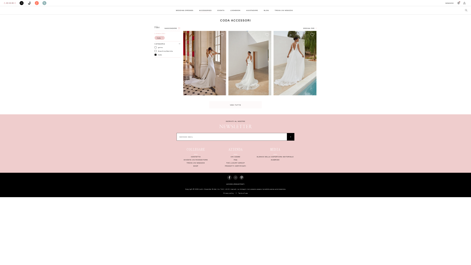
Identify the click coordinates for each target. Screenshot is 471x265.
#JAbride (275, 160)
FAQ (235, 160)
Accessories (205, 10)
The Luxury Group (235, 163)
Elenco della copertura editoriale (275, 157)
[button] (160, 38)
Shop (195, 166)
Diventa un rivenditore (196, 160)
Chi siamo (235, 157)
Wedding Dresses (184, 10)
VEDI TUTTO (235, 105)
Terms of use (243, 193)
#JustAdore (252, 10)
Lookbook (235, 10)
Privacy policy (228, 193)
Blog (266, 10)
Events (220, 10)
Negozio (449, 3)
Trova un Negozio (284, 10)
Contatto (196, 157)
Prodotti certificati (235, 166)
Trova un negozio (196, 163)
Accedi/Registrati (235, 184)
